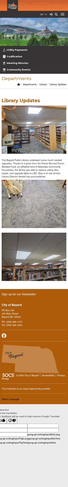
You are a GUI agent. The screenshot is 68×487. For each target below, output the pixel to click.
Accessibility (48, 375)
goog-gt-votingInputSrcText (44, 438)
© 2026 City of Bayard (27, 375)
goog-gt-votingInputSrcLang (43, 434)
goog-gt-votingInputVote (42, 442)
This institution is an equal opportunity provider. (26, 388)
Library (43, 84)
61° (43, 14)
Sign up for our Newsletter (19, 294)
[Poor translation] (12, 421)
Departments (29, 84)
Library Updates (58, 84)
